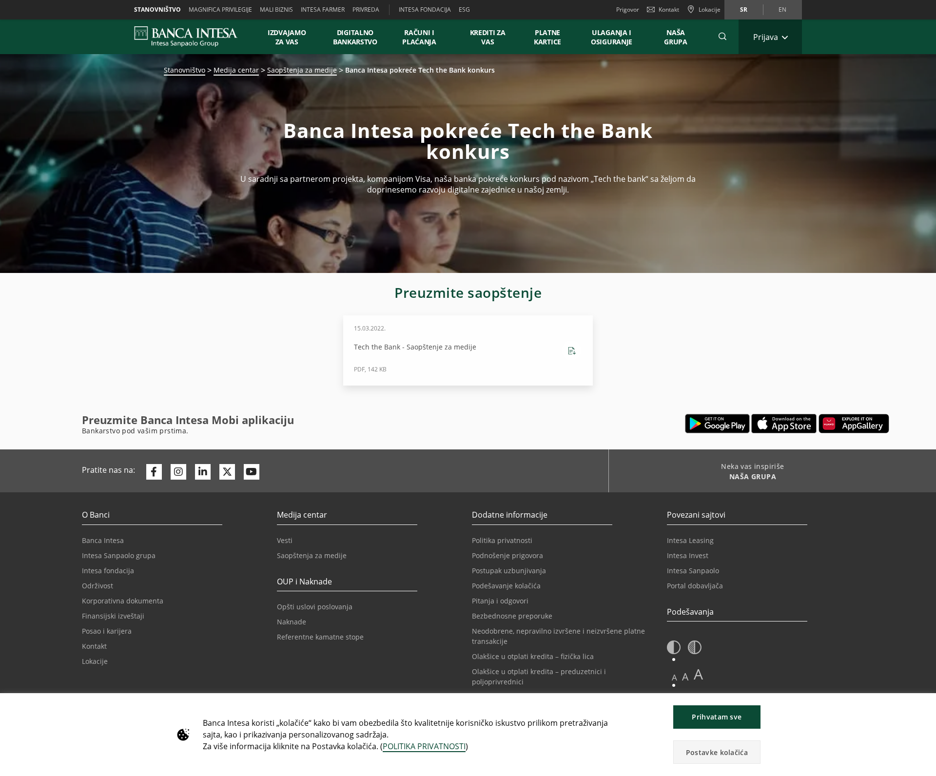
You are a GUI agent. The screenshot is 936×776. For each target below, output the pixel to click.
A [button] (674, 677)
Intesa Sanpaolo (693, 570)
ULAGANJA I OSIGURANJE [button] (611, 37)
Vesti (284, 540)
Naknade (291, 621)
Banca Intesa (103, 540)
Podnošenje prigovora (507, 555)
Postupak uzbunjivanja (509, 570)
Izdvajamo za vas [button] (291, 37)
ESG (464, 9)
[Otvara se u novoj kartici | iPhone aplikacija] (784, 423)
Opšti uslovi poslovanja (314, 606)
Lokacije (95, 661)
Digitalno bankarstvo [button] (355, 37)
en (782, 9)
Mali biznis (276, 9)
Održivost (97, 585)
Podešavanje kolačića (506, 585)
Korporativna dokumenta (122, 600)
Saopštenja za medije (302, 70)
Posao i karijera (107, 631)
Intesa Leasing (690, 540)
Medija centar (236, 70)
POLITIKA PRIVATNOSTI (424, 746)
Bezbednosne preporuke (512, 616)
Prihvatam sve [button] (716, 716)
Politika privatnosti (502, 540)
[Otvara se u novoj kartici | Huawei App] (854, 423)
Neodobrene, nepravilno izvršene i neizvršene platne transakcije (558, 636)
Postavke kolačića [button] (717, 752)
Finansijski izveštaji (113, 616)
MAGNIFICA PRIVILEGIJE (220, 9)
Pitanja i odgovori (500, 600)
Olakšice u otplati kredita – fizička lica (533, 656)
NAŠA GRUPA (675, 37)
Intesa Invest (687, 555)
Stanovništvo (157, 9)
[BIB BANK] (192, 36)
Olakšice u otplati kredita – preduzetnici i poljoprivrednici (539, 676)
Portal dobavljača (695, 585)
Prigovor (627, 9)
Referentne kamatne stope (320, 636)
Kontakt (669, 9)
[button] (722, 36)
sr (743, 9)
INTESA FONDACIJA (425, 9)
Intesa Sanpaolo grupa (119, 555)
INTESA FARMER (323, 9)
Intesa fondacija (108, 570)
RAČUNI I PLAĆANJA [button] (419, 37)
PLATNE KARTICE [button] (547, 37)
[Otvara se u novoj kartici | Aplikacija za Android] (717, 423)
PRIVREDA (365, 9)
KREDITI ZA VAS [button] (483, 37)
